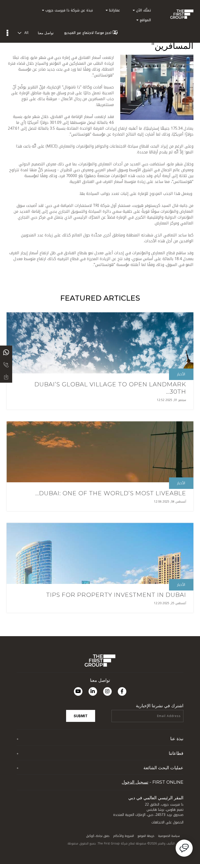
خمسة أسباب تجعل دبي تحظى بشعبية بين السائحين (145, 777)
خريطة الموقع (146, 836)
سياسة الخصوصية (169, 836)
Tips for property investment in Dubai (116, 594)
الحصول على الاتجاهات (167, 822)
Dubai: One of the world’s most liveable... (110, 493)
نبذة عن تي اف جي (169, 748)
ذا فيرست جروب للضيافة (166, 762)
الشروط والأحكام (123, 836)
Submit (81, 716)
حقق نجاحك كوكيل (98, 836)
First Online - (152, 782)
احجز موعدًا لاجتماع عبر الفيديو (88, 33)
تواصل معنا (46, 33)
